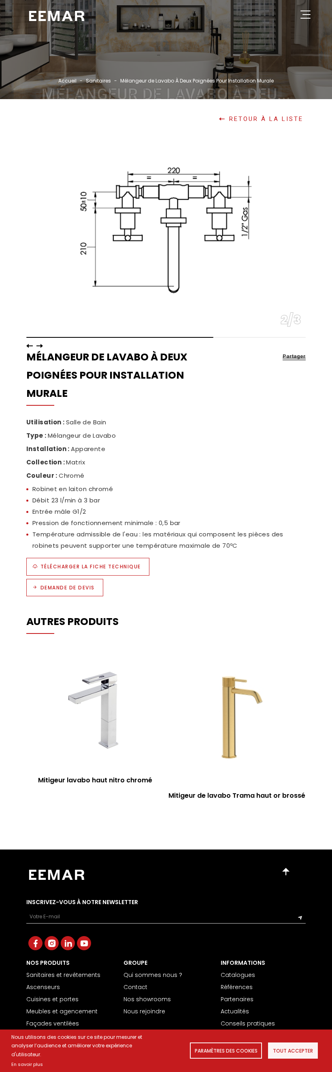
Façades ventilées (52, 1023)
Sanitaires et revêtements (63, 975)
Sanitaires (98, 80)
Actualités (235, 1011)
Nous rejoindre (144, 1011)
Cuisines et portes (52, 999)
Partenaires (237, 999)
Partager (294, 356)
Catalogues (238, 975)
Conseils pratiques (248, 1023)
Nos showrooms (147, 999)
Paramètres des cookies (226, 1050)
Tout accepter (293, 1050)
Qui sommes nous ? (152, 975)
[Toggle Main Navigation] (305, 15)
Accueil (67, 80)
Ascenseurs (43, 987)
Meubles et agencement (62, 1011)
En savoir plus (27, 1064)
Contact (135, 987)
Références (237, 987)
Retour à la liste (266, 119)
